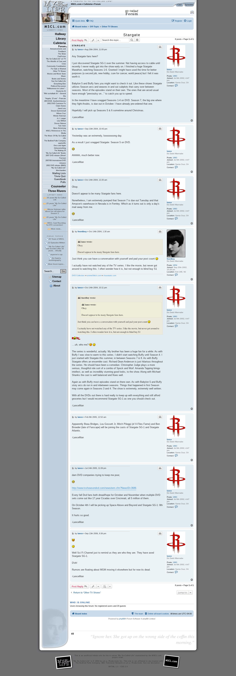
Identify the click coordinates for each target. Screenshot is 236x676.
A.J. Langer (61, 118)
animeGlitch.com (94, 275)
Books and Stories (59, 79)
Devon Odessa (60, 123)
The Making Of (60, 150)
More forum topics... (56, 264)
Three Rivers (57, 191)
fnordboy (171, 259)
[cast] (179, 4)
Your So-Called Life (58, 81)
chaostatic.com (109, 275)
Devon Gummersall (58, 111)
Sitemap (56, 276)
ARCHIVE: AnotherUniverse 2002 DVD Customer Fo (55, 102)
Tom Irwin (62, 126)
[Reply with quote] (160, 47)
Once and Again (60, 145)
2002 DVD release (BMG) (56, 165)
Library (61, 38)
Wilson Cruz (61, 113)
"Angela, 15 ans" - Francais (55, 98)
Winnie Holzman (59, 116)
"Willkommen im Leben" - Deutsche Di (56, 90)
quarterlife (62, 143)
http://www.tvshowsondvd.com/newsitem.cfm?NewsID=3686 (104, 488)
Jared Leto (62, 108)
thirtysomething (60, 148)
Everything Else (60, 84)
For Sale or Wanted (58, 69)
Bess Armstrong (59, 128)
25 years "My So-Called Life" (56, 204)
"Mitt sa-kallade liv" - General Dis (55, 95)
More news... (56, 229)
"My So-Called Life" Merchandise (58, 169)
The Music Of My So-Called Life (55, 137)
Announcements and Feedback (58, 50)
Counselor (58, 186)
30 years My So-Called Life (56, 199)
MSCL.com (76, 4)
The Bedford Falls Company (55, 141)
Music (63, 76)
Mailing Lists (59, 173)
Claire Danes (61, 106)
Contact (56, 281)
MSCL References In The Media (56, 132)
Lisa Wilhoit (61, 121)
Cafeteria (88, 4)
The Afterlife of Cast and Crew (56, 62)
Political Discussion (58, 86)
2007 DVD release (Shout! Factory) (56, 157)
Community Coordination (56, 66)
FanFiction (62, 56)
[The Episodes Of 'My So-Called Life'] (189, 4)
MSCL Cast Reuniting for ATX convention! (56, 224)
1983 (175, 76)
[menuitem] (89, 21)
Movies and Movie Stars (56, 74)
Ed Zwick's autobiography (55, 259)
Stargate (131, 35)
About (56, 285)
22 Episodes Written (56, 243)
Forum (97, 4)
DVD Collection (78, 275)
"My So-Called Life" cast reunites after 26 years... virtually (55, 248)
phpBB (122, 619)
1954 (175, 265)
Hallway (60, 34)
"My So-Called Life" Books (56, 153)
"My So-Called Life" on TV (56, 59)
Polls (63, 182)
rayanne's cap (57, 254)
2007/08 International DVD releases (56, 162)
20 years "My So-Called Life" (56, 218)
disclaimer (155, 663)
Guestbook (60, 179)
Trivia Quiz (60, 176)
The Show (62, 54)
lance (169, 69)
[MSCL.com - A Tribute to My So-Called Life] (55, 4)
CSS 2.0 (124, 667)
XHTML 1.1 (113, 667)
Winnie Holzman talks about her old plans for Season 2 (55, 211)
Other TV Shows (59, 71)
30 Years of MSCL (56, 239)
